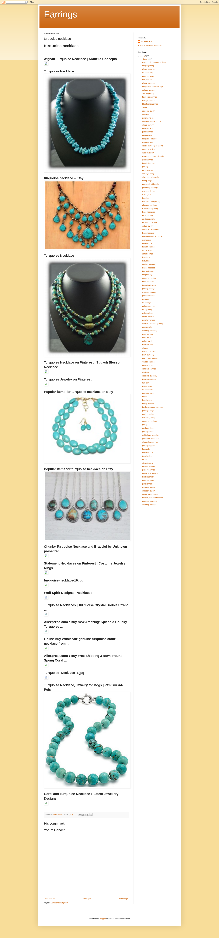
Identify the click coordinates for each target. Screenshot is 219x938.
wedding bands (148, 487)
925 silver (146, 383)
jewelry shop (147, 456)
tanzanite (146, 449)
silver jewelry (147, 73)
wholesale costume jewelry (153, 156)
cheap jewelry (148, 125)
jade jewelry (147, 135)
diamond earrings (149, 205)
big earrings (147, 243)
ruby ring (145, 299)
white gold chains (149, 351)
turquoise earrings (149, 97)
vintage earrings (148, 362)
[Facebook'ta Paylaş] (88, 814)
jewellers (146, 257)
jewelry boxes (147, 432)
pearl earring (147, 334)
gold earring (147, 114)
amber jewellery (148, 149)
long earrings (147, 275)
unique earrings (148, 306)
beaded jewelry (148, 466)
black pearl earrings (150, 358)
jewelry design (148, 411)
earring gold (147, 195)
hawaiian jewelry (149, 285)
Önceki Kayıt (123, 899)
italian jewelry (147, 341)
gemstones (146, 240)
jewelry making (148, 118)
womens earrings (149, 292)
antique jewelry (148, 90)
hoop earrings (148, 480)
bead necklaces (148, 212)
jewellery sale (147, 484)
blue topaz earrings (150, 104)
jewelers (145, 198)
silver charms (147, 390)
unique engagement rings (152, 87)
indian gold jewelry (150, 473)
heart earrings (148, 216)
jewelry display (148, 128)
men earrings (147, 452)
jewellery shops (148, 320)
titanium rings (147, 344)
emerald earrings (149, 369)
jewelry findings (148, 289)
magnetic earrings (149, 501)
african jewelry (148, 94)
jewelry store (147, 365)
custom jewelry (148, 153)
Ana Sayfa (87, 899)
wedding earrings (149, 505)
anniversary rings (149, 264)
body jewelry (147, 337)
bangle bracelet (148, 163)
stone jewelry (147, 463)
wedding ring (147, 142)
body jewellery (148, 355)
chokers (145, 372)
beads (144, 397)
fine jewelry (147, 80)
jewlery (145, 167)
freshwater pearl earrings (152, 407)
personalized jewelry (150, 184)
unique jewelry (148, 66)
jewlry (144, 425)
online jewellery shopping (152, 146)
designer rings (148, 428)
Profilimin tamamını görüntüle (149, 45)
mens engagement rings (152, 236)
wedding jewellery (149, 331)
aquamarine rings (149, 421)
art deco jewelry (148, 219)
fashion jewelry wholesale (152, 498)
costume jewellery (149, 376)
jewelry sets (147, 400)
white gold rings (148, 191)
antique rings (147, 254)
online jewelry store (150, 494)
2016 (142, 56)
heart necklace (148, 233)
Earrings (60, 14)
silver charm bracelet (150, 177)
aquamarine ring (149, 278)
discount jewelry (148, 111)
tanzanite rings (148, 271)
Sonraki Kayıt (50, 899)
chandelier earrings (150, 442)
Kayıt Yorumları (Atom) (60, 903)
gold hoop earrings (150, 188)
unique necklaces (149, 139)
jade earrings (147, 132)
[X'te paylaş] (85, 814)
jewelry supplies (148, 446)
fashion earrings (148, 247)
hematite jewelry (149, 393)
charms (145, 348)
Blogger (103, 919)
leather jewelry (148, 477)
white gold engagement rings (154, 62)
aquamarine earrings (150, 229)
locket (144, 459)
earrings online (148, 414)
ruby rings (146, 261)
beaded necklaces (149, 223)
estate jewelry (147, 226)
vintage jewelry (148, 101)
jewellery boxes (148, 296)
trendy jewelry (148, 404)
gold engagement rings (151, 121)
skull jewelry (147, 310)
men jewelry (147, 327)
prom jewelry (147, 170)
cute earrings (147, 313)
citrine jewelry (147, 250)
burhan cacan (146, 42)
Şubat (145, 59)
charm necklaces (149, 69)
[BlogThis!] (82, 814)
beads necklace (148, 268)
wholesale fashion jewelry (152, 324)
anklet (144, 108)
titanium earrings (149, 379)
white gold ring (148, 174)
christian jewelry (148, 491)
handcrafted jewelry (150, 209)
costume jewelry (148, 418)
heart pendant (148, 282)
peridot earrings (148, 470)
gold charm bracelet (150, 435)
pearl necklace (148, 76)
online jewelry (148, 317)
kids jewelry (147, 386)
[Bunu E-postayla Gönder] (79, 814)
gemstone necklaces (150, 439)
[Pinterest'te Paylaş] (91, 814)
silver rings (146, 303)
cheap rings (147, 181)
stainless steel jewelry (151, 202)
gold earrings (147, 160)
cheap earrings (148, 83)
